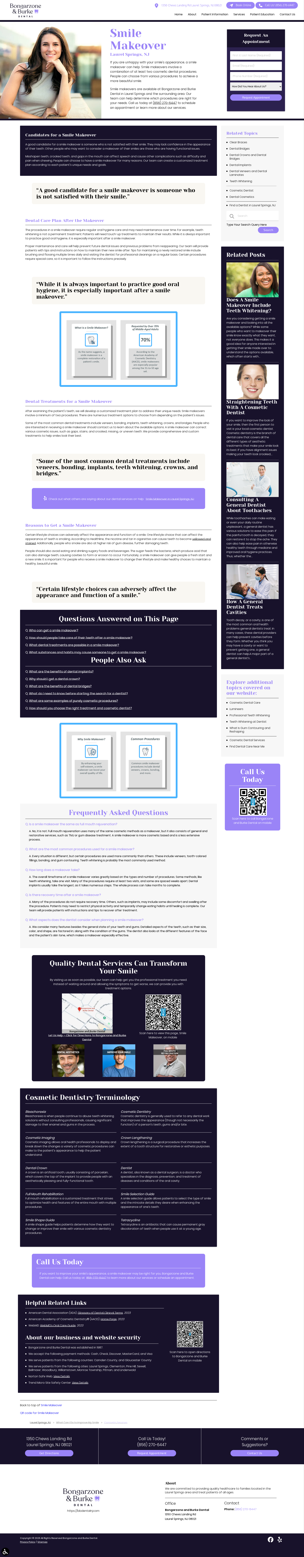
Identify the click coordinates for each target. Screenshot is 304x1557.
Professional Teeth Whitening (250, 715)
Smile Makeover (51, 1405)
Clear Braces (238, 142)
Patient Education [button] (262, 14)
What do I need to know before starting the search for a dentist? (78, 693)
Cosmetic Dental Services (247, 740)
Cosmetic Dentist (242, 190)
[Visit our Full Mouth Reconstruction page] (169, 1076)
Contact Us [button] (287, 14)
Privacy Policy (27, 1541)
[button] (5, 1552)
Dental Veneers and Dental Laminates (248, 173)
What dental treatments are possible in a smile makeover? (74, 645)
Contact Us (254, 1453)
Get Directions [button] (49, 1453)
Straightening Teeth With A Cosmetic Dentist (251, 407)
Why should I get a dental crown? (54, 679)
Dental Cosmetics (242, 197)
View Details (61, 1376)
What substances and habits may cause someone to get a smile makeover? (87, 652)
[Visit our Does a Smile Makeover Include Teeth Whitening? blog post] (252, 296)
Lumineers (236, 709)
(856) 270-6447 (165, 103)
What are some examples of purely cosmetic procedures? (73, 701)
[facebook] (271, 1541)
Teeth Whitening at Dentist (248, 722)
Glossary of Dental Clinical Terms (100, 1313)
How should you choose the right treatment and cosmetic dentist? (80, 708)
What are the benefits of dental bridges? (60, 686)
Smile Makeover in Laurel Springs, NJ (170, 499)
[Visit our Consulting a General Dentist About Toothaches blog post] (252, 496)
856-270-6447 (96, 1278)
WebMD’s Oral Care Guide (58, 1325)
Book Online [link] (243, 5)
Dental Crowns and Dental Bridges (248, 157)
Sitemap (42, 1541)
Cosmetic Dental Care (245, 703)
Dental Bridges (240, 149)
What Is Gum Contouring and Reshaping (250, 730)
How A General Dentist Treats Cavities (244, 607)
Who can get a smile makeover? (53, 630)
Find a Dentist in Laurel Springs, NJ (253, 205)
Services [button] (239, 14)
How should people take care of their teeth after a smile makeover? (80, 638)
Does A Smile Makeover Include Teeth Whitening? (248, 305)
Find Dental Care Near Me (247, 746)
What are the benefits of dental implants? (61, 671)
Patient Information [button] (215, 14)
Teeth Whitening (241, 181)
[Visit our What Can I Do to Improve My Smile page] (119, 1076)
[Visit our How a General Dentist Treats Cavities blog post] (252, 598)
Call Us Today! (151, 1442)
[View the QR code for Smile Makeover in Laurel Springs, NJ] (163, 1029)
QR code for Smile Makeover (39, 1413)
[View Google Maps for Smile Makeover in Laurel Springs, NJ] (87, 1032)
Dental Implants (240, 165)
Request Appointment (152, 1453)
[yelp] (280, 1541)
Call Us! (279, 5)
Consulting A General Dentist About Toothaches (249, 505)
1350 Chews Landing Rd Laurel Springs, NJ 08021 (191, 5)
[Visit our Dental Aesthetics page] (68, 1076)
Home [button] (179, 14)
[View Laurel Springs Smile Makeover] (50, 118)
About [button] (192, 14)
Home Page (109, 1319)
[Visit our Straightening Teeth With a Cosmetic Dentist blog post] (252, 398)
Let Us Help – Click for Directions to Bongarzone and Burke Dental (87, 1037)
